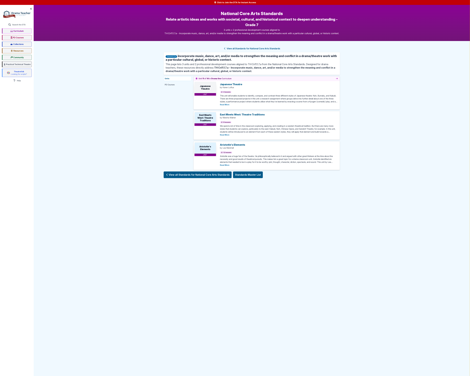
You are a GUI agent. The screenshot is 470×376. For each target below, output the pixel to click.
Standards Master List (248, 174)
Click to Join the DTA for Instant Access (236, 2)
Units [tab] (167, 78)
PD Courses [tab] (170, 85)
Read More (224, 104)
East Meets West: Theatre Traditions (242, 114)
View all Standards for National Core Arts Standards (253, 48)
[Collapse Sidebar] (31, 9)
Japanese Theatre (231, 84)
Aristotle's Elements (232, 144)
